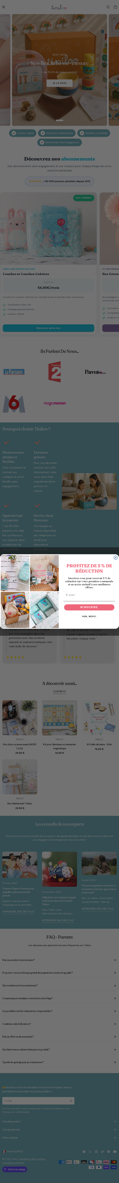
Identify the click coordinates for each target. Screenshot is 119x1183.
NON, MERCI (89, 617)
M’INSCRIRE (89, 607)
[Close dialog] (116, 558)
